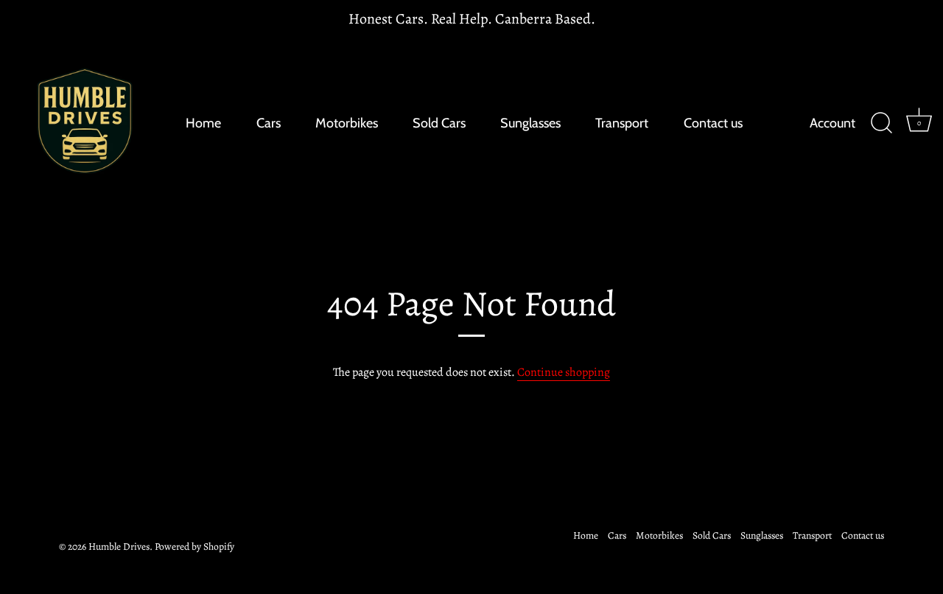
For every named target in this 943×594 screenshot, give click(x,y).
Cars (268, 123)
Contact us (713, 123)
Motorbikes (346, 123)
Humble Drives (119, 546)
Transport (621, 123)
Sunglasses (530, 123)
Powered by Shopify (194, 546)
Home (203, 123)
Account (832, 123)
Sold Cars (439, 123)
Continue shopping (563, 372)
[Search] (881, 123)
